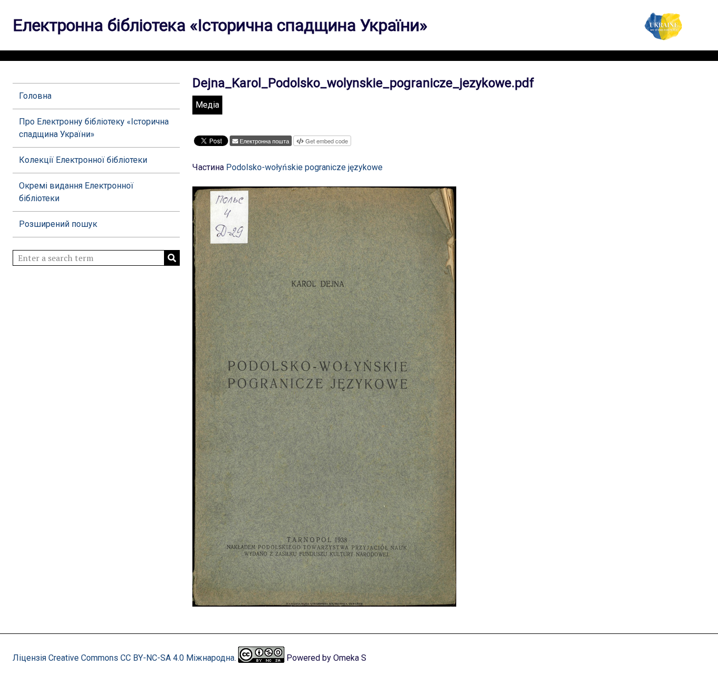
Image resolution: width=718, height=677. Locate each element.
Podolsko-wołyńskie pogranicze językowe (304, 167)
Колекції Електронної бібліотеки (83, 160)
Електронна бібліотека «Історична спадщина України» (220, 25)
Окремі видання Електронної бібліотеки (76, 192)
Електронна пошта (264, 141)
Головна (35, 96)
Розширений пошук (58, 224)
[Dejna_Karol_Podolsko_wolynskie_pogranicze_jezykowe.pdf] (324, 602)
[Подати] (172, 258)
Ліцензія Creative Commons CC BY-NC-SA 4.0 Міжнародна (123, 658)
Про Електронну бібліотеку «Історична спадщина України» (94, 128)
